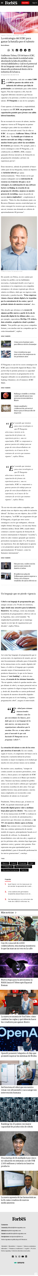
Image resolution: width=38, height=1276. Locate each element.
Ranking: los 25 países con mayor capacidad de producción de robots (17, 1125)
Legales (27, 1248)
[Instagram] (19, 1256)
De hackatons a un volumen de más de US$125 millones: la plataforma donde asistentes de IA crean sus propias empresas (20, 900)
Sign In (34, 3)
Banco (5, 863)
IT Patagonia (7, 867)
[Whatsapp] (9, 50)
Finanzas (22, 863)
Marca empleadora (23, 867)
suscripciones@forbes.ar (16, 1236)
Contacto (19, 1246)
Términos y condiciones (16, 1248)
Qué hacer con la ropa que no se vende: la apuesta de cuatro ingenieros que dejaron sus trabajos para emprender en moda (20, 885)
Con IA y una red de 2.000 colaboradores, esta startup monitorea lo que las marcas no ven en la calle (18, 946)
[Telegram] (25, 50)
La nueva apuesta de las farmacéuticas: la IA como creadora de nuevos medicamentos (18, 1200)
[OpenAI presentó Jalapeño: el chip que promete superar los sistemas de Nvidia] (19, 1039)
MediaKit (4, 1246)
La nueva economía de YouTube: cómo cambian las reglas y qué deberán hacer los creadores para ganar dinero (18, 1019)
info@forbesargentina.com (13, 1230)
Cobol (13, 863)
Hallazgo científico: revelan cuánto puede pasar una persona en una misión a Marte (24, 397)
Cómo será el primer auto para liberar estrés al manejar (25, 343)
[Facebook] (17, 50)
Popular (8, 879)
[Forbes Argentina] (11, 2)
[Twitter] (13, 50)
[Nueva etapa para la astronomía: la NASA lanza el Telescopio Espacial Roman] (19, 965)
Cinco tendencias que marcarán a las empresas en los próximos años (24, 354)
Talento (24, 870)
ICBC (32, 863)
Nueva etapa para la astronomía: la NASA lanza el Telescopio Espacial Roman (16, 982)
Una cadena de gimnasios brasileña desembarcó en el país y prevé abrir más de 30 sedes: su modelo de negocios (20, 893)
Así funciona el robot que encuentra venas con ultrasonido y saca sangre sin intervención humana (19, 1090)
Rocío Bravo (5, 45)
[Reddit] (21, 50)
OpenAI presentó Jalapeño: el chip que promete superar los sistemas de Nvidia (19, 1054)
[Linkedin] (29, 50)
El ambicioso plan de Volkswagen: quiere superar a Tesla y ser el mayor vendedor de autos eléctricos (25, 577)
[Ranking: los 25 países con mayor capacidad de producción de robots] (19, 1109)
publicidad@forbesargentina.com (16, 1227)
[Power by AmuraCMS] (19, 1262)
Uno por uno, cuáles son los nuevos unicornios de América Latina (24, 566)
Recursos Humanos (10, 870)
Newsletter (12, 1246)
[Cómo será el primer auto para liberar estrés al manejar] (6, 344)
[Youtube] (23, 1256)
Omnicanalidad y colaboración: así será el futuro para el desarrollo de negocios (24, 409)
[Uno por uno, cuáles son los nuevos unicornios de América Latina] (6, 565)
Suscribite (25, 3)
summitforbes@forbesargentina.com (16, 1233)
